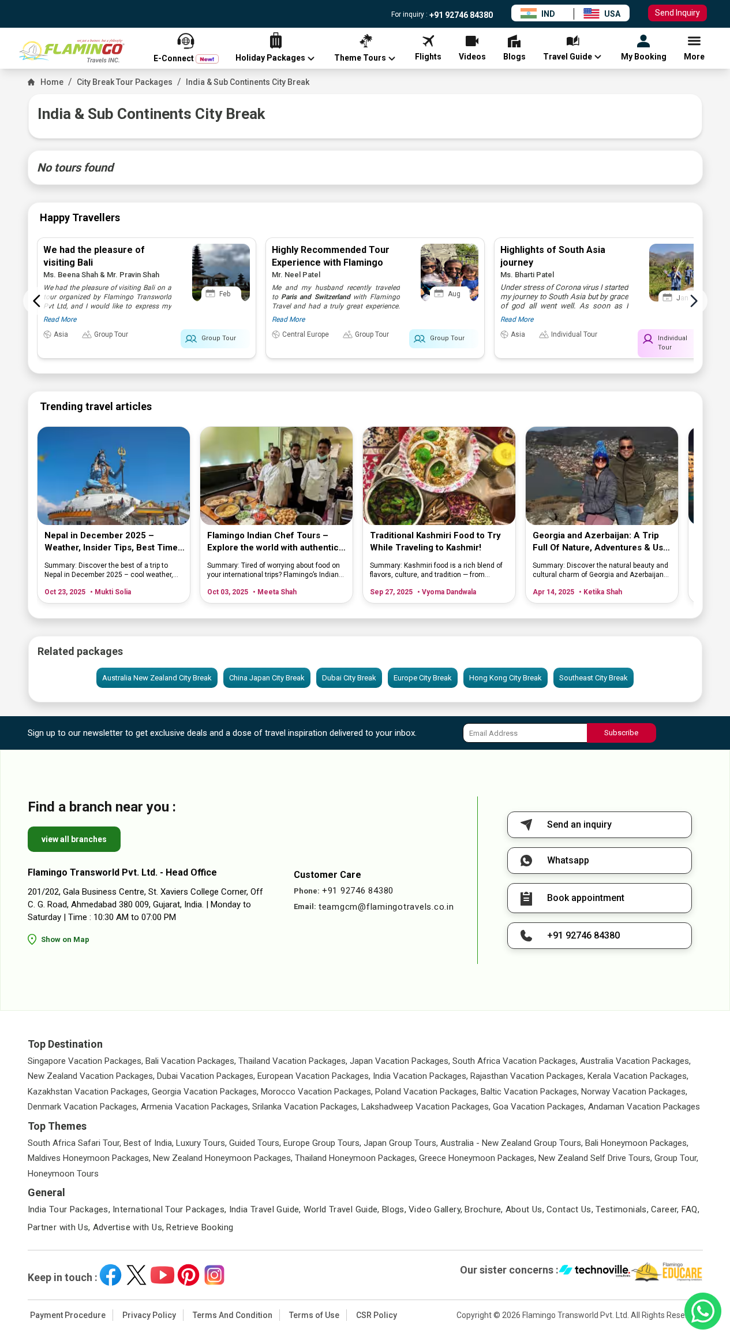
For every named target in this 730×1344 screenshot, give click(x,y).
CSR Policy (376, 1315)
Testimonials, (622, 1209)
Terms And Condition (232, 1315)
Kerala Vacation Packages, (637, 1076)
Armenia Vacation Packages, (195, 1106)
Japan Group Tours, (401, 1143)
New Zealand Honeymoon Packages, (223, 1158)
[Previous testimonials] (37, 301)
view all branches (74, 839)
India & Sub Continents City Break (247, 82)
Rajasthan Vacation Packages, (527, 1076)
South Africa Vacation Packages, (515, 1061)
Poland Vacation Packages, (426, 1091)
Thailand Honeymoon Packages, (356, 1158)
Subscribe (621, 732)
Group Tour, (676, 1158)
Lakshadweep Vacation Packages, (426, 1106)
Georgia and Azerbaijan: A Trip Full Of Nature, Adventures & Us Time (598, 542)
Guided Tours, (255, 1143)
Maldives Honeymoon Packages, (89, 1158)
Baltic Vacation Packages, (530, 1091)
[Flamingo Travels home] (76, 51)
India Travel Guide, (265, 1209)
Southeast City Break (593, 677)
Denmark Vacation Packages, (83, 1106)
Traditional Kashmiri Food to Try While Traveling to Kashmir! (435, 541)
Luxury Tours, (201, 1143)
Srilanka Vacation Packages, (305, 1106)
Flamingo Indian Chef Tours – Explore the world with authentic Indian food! (273, 542)
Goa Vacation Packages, (539, 1106)
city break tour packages (125, 82)
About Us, (525, 1209)
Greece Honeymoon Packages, (477, 1158)
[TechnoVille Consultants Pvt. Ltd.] (595, 1272)
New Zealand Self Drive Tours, (595, 1158)
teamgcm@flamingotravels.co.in (386, 907)
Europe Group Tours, (322, 1143)
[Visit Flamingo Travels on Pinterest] (188, 1275)
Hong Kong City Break (505, 677)
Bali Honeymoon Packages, (636, 1143)
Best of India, (148, 1143)
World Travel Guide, (342, 1209)
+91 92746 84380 (460, 15)
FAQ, (691, 1209)
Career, (665, 1209)
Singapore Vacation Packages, (85, 1061)
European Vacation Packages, (313, 1076)
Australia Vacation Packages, (635, 1061)
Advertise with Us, (128, 1227)
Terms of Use (314, 1315)
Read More (59, 319)
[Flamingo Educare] (667, 1272)
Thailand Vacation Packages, (292, 1061)
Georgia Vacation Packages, (205, 1091)
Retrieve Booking (199, 1227)
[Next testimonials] (693, 301)
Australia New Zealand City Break (157, 677)
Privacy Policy (149, 1315)
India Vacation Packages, (420, 1076)
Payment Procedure (68, 1315)
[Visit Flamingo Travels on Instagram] (214, 1275)
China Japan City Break (267, 677)
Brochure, (484, 1209)
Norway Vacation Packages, (634, 1091)
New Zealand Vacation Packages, (91, 1076)
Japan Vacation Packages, (400, 1061)
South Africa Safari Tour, (74, 1143)
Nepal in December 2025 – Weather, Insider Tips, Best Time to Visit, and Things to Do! (111, 542)
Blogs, (394, 1209)
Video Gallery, (435, 1209)
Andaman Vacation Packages (644, 1106)
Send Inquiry (677, 12)
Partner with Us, (59, 1227)
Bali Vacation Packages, (190, 1061)
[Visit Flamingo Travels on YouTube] (162, 1275)
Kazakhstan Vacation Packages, (88, 1091)
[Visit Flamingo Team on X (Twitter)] (136, 1275)
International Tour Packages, (170, 1209)
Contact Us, (569, 1209)
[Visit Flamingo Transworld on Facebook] (110, 1275)
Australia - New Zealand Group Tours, (511, 1143)
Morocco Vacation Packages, (317, 1091)
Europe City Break (423, 677)
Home (51, 82)
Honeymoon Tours (63, 1173)
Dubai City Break (349, 677)
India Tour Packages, (69, 1209)
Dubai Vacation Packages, (206, 1076)
